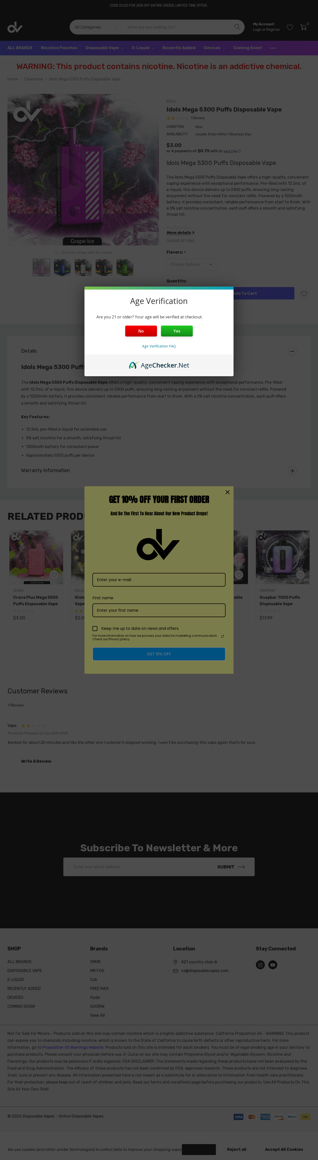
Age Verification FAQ (159, 346)
